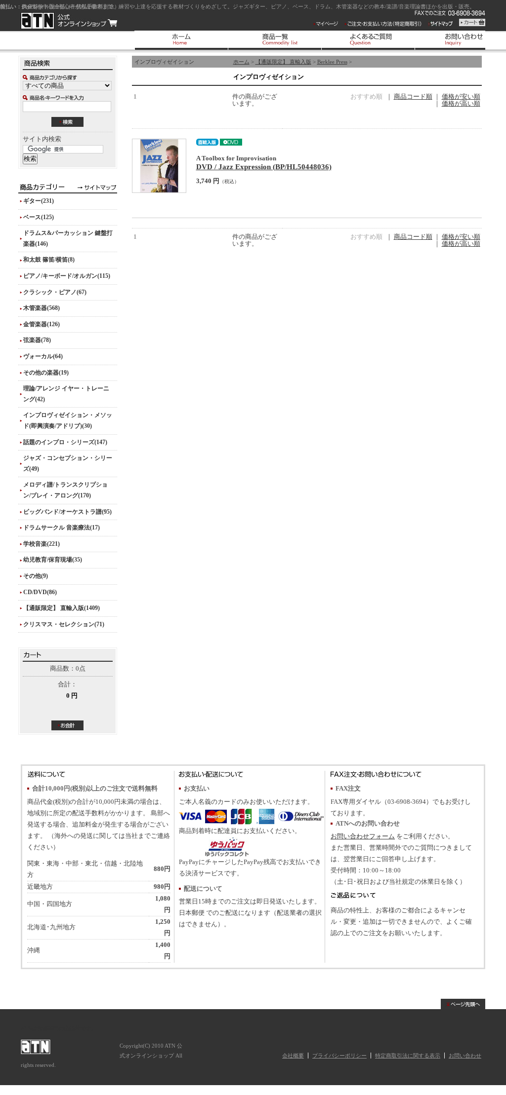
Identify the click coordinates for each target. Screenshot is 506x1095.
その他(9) (35, 575)
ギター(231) (38, 200)
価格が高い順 (461, 103)
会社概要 (293, 1055)
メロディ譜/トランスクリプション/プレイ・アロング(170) (65, 490)
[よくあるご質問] (368, 40)
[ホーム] (181, 40)
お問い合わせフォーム (363, 836)
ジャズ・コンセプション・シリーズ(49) (67, 463)
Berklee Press (332, 62)
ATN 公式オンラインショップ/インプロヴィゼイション (69, 20)
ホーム (241, 62)
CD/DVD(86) (40, 592)
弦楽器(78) (37, 340)
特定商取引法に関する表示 (407, 1055)
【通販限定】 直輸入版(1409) (61, 607)
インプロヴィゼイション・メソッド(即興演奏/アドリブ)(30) (67, 420)
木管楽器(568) (41, 307)
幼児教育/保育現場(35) (52, 559)
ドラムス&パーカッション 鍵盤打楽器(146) (68, 238)
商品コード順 (413, 96)
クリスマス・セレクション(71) (63, 624)
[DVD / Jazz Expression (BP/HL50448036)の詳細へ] (159, 166)
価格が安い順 (461, 96)
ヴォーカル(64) (43, 356)
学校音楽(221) (41, 543)
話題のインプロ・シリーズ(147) (65, 442)
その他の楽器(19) (46, 372)
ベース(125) (38, 217)
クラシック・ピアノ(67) (54, 292)
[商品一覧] (274, 40)
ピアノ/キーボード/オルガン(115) (66, 275)
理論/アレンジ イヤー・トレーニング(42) (66, 394)
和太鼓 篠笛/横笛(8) (49, 259)
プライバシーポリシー (339, 1055)
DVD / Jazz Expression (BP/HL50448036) (264, 166)
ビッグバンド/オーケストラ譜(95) (67, 511)
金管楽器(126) (41, 324)
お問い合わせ (465, 1055)
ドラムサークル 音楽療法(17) (61, 527)
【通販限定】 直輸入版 (283, 62)
